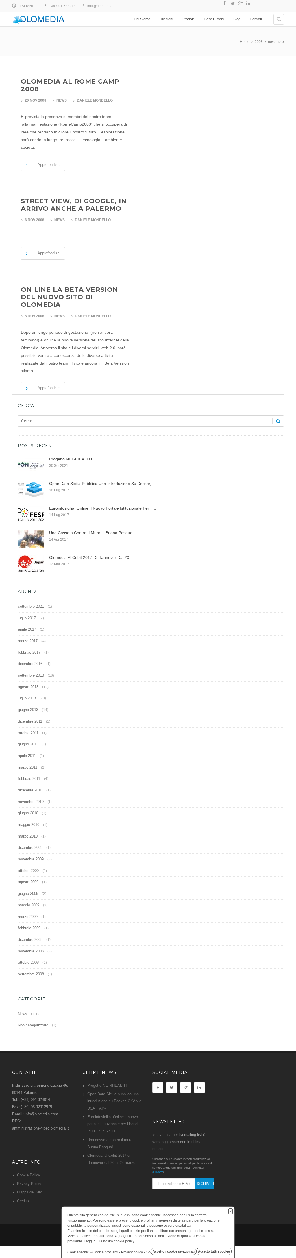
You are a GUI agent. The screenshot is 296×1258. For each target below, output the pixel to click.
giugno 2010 (28, 813)
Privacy (158, 1171)
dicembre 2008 (30, 939)
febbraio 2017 (29, 652)
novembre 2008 (31, 951)
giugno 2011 (28, 744)
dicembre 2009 (30, 847)
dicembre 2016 (30, 664)
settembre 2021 (31, 606)
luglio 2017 (27, 618)
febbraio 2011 (29, 778)
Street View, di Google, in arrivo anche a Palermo (74, 204)
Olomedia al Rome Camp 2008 (70, 85)
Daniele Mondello (95, 100)
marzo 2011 (27, 767)
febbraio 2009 (29, 928)
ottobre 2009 (28, 870)
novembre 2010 (31, 802)
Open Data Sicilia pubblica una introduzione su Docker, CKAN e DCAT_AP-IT (114, 1101)
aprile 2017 (27, 629)
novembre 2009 (31, 859)
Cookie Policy (28, 1175)
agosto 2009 (28, 882)
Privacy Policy (29, 1184)
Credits (23, 1201)
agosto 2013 (28, 687)
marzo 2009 (28, 916)
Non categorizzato (33, 1025)
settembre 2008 (31, 974)
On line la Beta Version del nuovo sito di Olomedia (69, 297)
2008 (259, 42)
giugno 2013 (28, 710)
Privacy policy (132, 1252)
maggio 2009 (28, 905)
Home (244, 42)
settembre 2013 (31, 675)
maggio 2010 (28, 824)
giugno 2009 (28, 893)
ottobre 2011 (28, 733)
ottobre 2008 (28, 962)
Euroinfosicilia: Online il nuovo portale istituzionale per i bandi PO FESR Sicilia (112, 1124)
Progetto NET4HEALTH (107, 1085)
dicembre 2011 (30, 721)
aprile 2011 (27, 756)
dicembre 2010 (30, 790)
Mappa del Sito (29, 1192)
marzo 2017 (28, 641)
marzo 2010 (28, 836)
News (61, 100)
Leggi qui (91, 1241)
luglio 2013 (27, 698)
